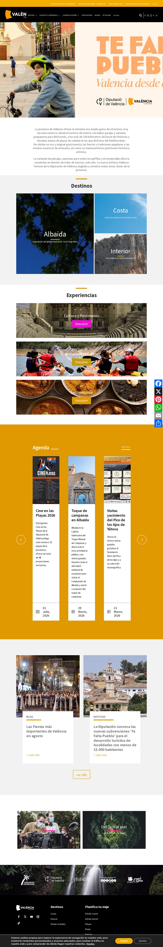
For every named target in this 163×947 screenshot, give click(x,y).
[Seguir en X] (25, 916)
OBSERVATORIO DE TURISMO (137, 4)
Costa (53, 913)
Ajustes (90, 943)
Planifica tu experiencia (48, 15)
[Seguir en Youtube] (31, 916)
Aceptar (124, 940)
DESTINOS (31, 15)
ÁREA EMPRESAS (115, 4)
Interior (54, 919)
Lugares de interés (69, 15)
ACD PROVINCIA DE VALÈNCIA (63, 4)
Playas (88, 924)
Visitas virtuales (58, 924)
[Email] (158, 415)
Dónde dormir (91, 919)
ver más (81, 775)
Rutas (88, 929)
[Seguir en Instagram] (37, 916)
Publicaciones (87, 15)
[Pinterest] (158, 399)
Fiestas (88, 934)
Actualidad (107, 15)
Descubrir (81, 324)
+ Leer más (33, 755)
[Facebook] (158, 383)
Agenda (97, 15)
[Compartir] (158, 423)
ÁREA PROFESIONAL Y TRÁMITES (92, 4)
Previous (17, 538)
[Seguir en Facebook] (18, 916)
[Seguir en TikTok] (18, 923)
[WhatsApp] (158, 407)
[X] (158, 391)
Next (138, 538)
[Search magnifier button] (140, 15)
